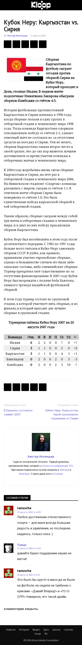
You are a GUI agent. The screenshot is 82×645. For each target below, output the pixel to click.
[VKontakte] (57, 480)
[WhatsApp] (43, 44)
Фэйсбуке (24, 474)
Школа (56, 629)
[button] (6, 5)
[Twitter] (16, 44)
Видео (36, 629)
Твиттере (64, 470)
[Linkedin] (41, 480)
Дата (46, 629)
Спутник (68, 629)
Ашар (38, 633)
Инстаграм (57, 474)
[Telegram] (34, 44)
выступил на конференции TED (56, 466)
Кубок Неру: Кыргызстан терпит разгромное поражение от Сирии (61, 414)
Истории (24, 629)
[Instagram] (33, 480)
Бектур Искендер (17, 35)
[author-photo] (41, 451)
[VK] (25, 44)
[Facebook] (7, 44)
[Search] (76, 5)
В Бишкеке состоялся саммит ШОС (18, 412)
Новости (10, 629)
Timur (22, 544)
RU (46, 633)
